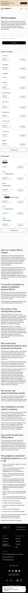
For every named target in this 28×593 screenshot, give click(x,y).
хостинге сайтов (15, 420)
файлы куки (6, 590)
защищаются (4, 322)
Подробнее (23, 3)
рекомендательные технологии (11, 589)
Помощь (17, 517)
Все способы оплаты (14, 574)
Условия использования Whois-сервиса (11, 520)
